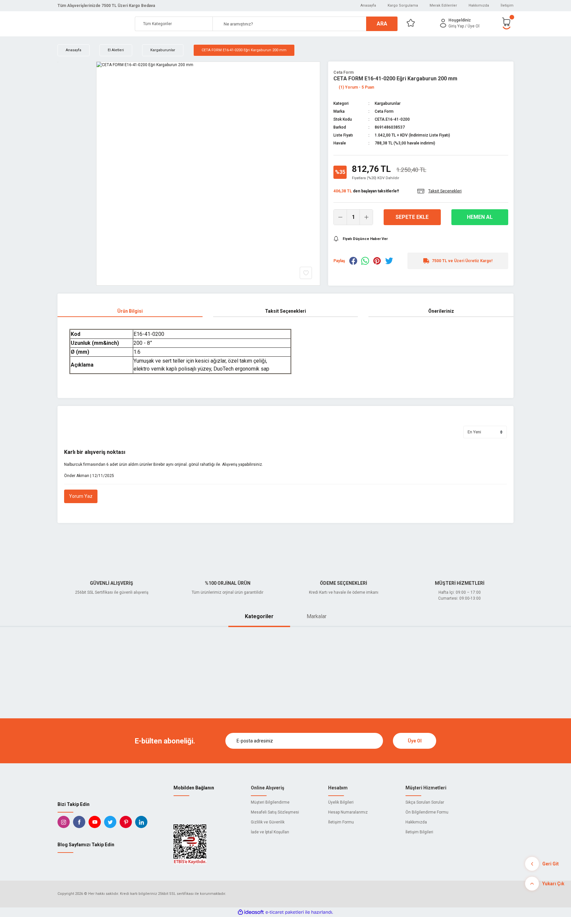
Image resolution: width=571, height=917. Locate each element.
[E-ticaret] (284, 912)
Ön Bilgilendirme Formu (426, 812)
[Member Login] (443, 23)
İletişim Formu (341, 822)
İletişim (507, 5)
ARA (382, 23)
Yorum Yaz (81, 496)
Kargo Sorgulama (403, 5)
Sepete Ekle (412, 217)
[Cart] (507, 23)
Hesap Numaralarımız (348, 812)
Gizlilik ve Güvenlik (268, 822)
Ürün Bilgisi (130, 311)
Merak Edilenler (443, 5)
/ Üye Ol (472, 26)
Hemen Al (480, 217)
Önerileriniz (441, 311)
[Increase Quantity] (366, 217)
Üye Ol (415, 740)
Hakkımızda (479, 5)
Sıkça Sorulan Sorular (424, 802)
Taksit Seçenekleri (285, 311)
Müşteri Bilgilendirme (270, 802)
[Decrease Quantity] (340, 217)
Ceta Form (343, 72)
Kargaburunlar (387, 103)
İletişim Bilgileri (419, 832)
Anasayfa (368, 5)
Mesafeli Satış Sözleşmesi (275, 812)
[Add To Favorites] (306, 273)
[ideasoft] (251, 912)
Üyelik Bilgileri (341, 802)
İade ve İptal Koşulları (270, 832)
